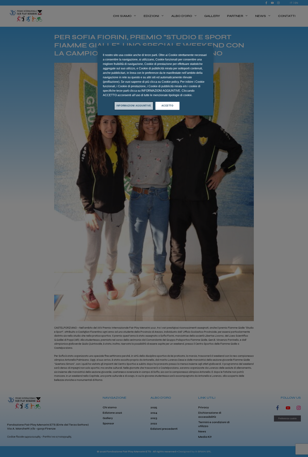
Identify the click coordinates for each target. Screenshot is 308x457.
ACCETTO (167, 105)
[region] (155, 80)
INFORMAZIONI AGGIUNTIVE (133, 105)
